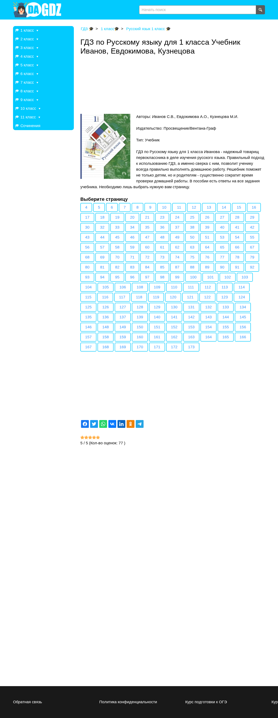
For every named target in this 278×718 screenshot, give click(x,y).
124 (241, 297)
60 (147, 247)
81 (102, 267)
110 (174, 287)
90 (222, 267)
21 (147, 217)
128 (140, 307)
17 (87, 217)
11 (179, 207)
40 (222, 227)
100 (193, 277)
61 (162, 247)
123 (224, 297)
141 (174, 317)
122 (207, 297)
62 (177, 247)
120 (173, 297)
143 (208, 317)
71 (132, 257)
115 (88, 297)
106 (122, 287)
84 (147, 267)
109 (157, 287)
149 (122, 327)
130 (174, 307)
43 (87, 237)
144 (225, 317)
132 (208, 307)
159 (122, 337)
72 (147, 257)
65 (222, 247)
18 (102, 217)
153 (191, 327)
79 (252, 257)
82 (117, 267)
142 (191, 317)
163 (191, 337)
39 (207, 227)
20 (132, 217)
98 (162, 277)
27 (222, 217)
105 (105, 287)
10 (164, 207)
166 (243, 337)
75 (192, 257)
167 (88, 347)
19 (117, 217)
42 (252, 227)
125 (88, 307)
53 (222, 237)
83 (132, 267)
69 (102, 257)
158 (105, 337)
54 (237, 237)
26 (207, 217)
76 (207, 257)
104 (88, 287)
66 (237, 247)
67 (252, 247)
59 (132, 247)
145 (243, 317)
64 (207, 247)
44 (102, 237)
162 (174, 337)
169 (122, 347)
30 (87, 227)
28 (237, 217)
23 (162, 217)
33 (117, 227)
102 (227, 277)
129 (157, 307)
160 (140, 337)
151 (157, 327)
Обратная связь (27, 702)
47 (147, 237)
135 (88, 317)
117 (122, 297)
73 (162, 257)
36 (162, 227)
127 (122, 307)
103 (245, 277)
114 (241, 287)
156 (243, 327)
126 (105, 307)
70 (117, 257)
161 (157, 337)
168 (105, 347)
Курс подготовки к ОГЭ (206, 702)
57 (102, 247)
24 (177, 217)
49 (177, 237)
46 (132, 237)
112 (208, 287)
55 (252, 237)
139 (140, 317)
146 (88, 327)
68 (87, 257)
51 (207, 237)
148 (105, 327)
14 (224, 207)
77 (222, 257)
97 (147, 277)
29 (252, 217)
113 (225, 287)
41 (237, 227)
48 (162, 237)
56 (87, 247)
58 (117, 247)
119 (156, 297)
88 (192, 267)
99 (177, 277)
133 (225, 307)
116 (105, 297)
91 (237, 267)
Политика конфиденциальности (128, 702)
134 (243, 307)
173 (191, 347)
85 (162, 267)
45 (117, 237)
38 (192, 227)
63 (192, 247)
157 (88, 337)
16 (254, 207)
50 (192, 237)
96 (132, 277)
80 (87, 267)
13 (209, 207)
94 (102, 277)
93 (87, 277)
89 (207, 267)
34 (132, 227)
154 (208, 327)
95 (117, 277)
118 (139, 297)
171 (157, 347)
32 (102, 227)
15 (239, 207)
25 (192, 217)
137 (122, 317)
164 (208, 337)
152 (174, 327)
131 (191, 307)
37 (177, 227)
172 (174, 347)
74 (177, 257)
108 (140, 287)
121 (190, 297)
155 (225, 327)
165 (225, 337)
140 (157, 317)
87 (177, 267)
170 (140, 347)
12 (194, 207)
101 (210, 277)
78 (237, 257)
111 (191, 287)
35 (147, 227)
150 (140, 327)
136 (105, 317)
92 (252, 267)
